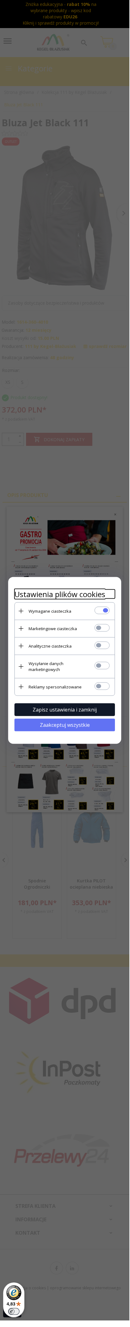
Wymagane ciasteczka (50, 611)
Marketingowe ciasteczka (53, 628)
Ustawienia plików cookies (59, 593)
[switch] (13, 1311)
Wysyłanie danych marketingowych (46, 666)
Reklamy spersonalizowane (55, 686)
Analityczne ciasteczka (50, 646)
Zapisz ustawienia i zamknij (65, 709)
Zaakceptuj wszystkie (65, 724)
